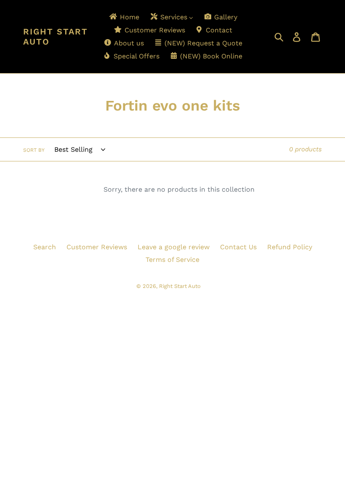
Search (44, 247)
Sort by (34, 150)
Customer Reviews (96, 247)
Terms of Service (172, 260)
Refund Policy (289, 247)
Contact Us (238, 247)
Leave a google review (174, 247)
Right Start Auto (55, 36)
